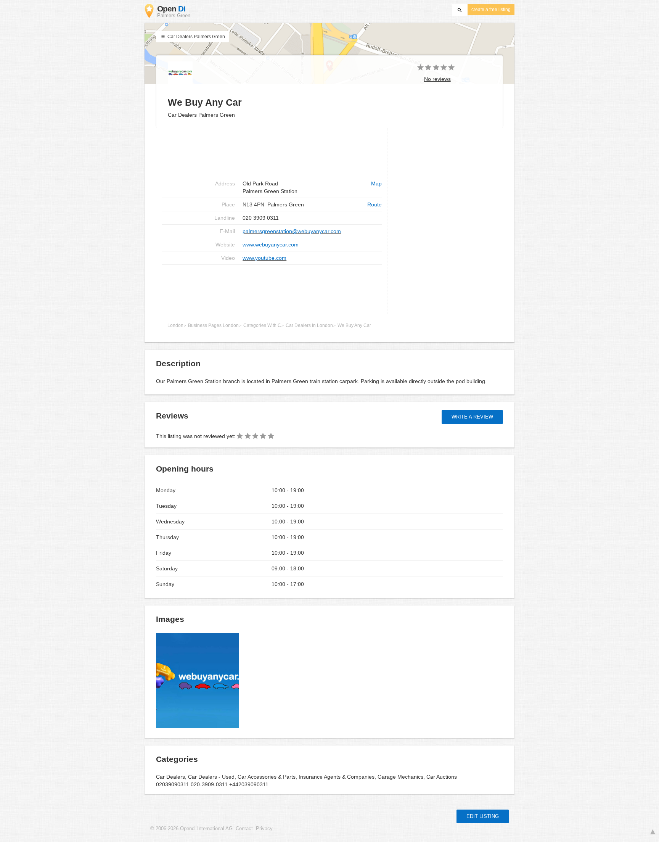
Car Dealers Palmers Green (195, 36)
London (175, 325)
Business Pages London (213, 325)
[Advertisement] (272, 289)
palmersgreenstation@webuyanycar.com (292, 231)
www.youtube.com (264, 258)
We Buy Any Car (354, 325)
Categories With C (262, 325)
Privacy (264, 828)
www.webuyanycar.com (271, 244)
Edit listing (482, 816)
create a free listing (491, 9)
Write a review (472, 417)
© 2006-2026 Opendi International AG (191, 828)
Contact (244, 828)
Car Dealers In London (309, 325)
